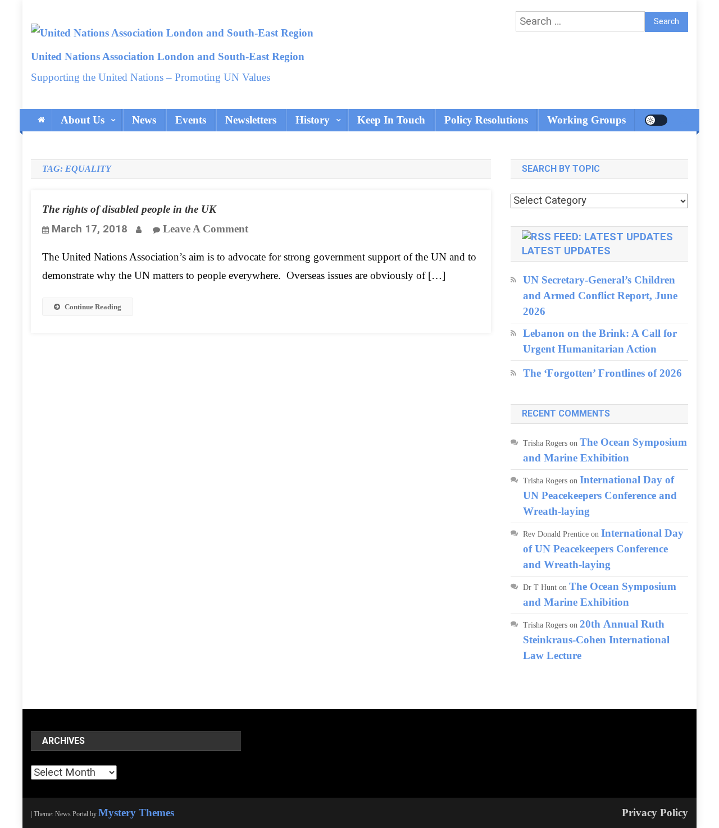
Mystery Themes (136, 812)
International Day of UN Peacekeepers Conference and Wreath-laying (600, 495)
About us (82, 120)
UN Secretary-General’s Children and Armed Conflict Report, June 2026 (600, 295)
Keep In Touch (391, 120)
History (312, 120)
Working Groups (586, 120)
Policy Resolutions (486, 120)
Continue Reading (93, 307)
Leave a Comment (205, 229)
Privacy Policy (655, 812)
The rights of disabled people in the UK (129, 209)
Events (190, 120)
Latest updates (566, 251)
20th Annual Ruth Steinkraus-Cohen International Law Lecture (596, 639)
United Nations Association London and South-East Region (167, 56)
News (144, 120)
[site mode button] (656, 120)
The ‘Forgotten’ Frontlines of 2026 (602, 373)
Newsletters (250, 120)
